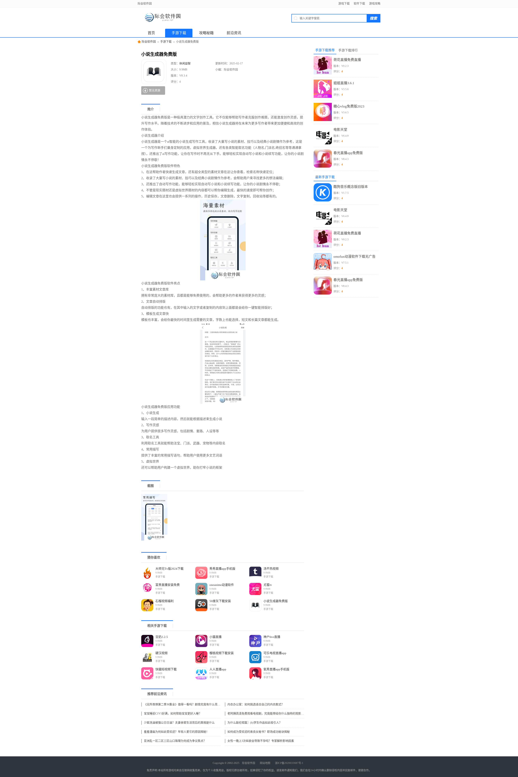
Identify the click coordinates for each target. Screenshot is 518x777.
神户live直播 (271, 637)
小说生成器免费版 (275, 601)
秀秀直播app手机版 (222, 568)
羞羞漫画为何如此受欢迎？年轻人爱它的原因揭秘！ (176, 731)
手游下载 (179, 33)
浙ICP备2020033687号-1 (289, 762)
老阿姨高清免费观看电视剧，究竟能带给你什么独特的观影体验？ (266, 713)
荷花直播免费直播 (347, 60)
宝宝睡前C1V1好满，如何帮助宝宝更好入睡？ (173, 713)
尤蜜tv (267, 584)
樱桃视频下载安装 (221, 653)
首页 (151, 33)
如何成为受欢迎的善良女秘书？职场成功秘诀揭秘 (258, 731)
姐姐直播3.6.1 (343, 83)
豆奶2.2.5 (161, 637)
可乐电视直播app (274, 653)
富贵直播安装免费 (167, 584)
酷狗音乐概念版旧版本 (350, 187)
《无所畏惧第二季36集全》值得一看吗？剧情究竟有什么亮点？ (183, 704)
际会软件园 (149, 41)
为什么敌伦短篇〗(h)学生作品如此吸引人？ (254, 722)
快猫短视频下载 (166, 669)
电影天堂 (340, 130)
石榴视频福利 (164, 601)
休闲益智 (185, 63)
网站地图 (265, 762)
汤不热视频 (271, 568)
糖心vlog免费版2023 (348, 106)
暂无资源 (154, 90)
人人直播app (217, 669)
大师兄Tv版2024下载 (169, 568)
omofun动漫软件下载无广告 (354, 257)
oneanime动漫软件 (221, 584)
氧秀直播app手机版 (276, 669)
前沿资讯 (234, 33)
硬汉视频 (161, 653)
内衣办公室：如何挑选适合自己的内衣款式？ (255, 704)
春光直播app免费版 (348, 153)
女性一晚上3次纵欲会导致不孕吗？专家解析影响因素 (260, 740)
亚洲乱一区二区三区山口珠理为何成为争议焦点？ (175, 740)
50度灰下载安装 (220, 601)
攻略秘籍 (206, 33)
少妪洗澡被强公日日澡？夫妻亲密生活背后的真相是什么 (179, 722)
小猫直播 (215, 637)
